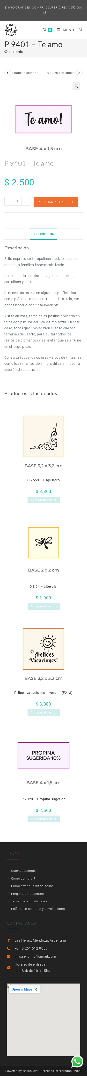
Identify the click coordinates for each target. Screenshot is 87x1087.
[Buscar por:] (79, 30)
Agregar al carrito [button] (43, 500)
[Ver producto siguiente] (79, 73)
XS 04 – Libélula (43, 586)
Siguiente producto (61, 73)
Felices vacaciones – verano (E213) (43, 693)
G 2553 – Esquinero (43, 480)
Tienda (17, 52)
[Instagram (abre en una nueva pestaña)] (43, 12)
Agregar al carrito (55, 202)
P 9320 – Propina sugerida (44, 799)
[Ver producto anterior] (7, 73)
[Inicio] (6, 52)
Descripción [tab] (44, 234)
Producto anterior (25, 73)
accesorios (32, 370)
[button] (76, 86)
